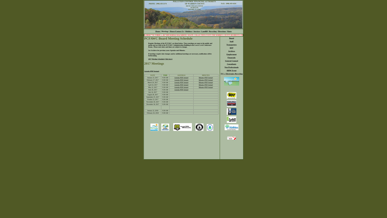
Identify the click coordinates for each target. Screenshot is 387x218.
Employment (232, 54)
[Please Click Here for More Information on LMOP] (165, 130)
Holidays (188, 31)
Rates (229, 31)
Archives (231, 51)
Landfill (204, 31)
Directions (222, 31)
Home (157, 31)
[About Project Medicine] (231, 106)
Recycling (213, 31)
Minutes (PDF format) (206, 78)
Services (197, 31)
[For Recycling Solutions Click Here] (231, 122)
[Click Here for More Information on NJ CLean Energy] (154, 130)
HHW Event (231, 71)
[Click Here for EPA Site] (210, 130)
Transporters (231, 45)
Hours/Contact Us (177, 31)
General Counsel (231, 61)
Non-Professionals (232, 67)
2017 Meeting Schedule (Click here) (160, 59)
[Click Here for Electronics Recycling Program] (231, 98)
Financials (232, 58)
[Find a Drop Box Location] (231, 114)
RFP (231, 48)
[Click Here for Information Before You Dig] (182, 130)
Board (231, 38)
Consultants (231, 64)
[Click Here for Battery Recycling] (199, 130)
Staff (231, 41)
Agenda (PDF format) (151, 71)
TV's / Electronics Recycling (232, 74)
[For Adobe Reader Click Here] (231, 139)
